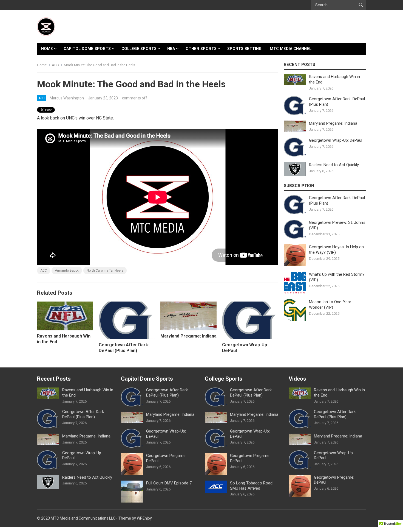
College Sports (139, 48)
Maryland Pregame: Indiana (188, 336)
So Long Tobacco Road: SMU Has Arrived (251, 486)
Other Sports (201, 48)
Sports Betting (244, 48)
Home (47, 48)
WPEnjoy (144, 518)
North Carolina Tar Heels (105, 270)
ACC (55, 65)
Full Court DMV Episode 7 (169, 483)
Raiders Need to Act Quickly (334, 164)
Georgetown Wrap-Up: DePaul (335, 140)
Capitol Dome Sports (87, 48)
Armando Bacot (67, 270)
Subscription (299, 185)
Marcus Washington (67, 98)
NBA (171, 48)
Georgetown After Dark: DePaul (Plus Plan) (124, 347)
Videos (297, 378)
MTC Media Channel (290, 48)
